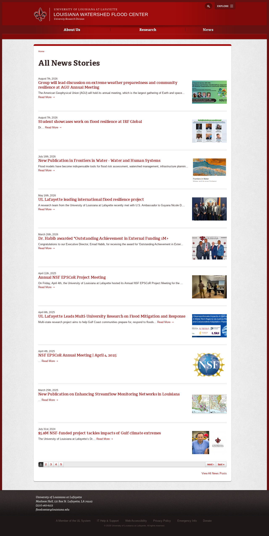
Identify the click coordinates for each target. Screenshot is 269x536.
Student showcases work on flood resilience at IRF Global (90, 121)
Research (147, 30)
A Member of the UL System (73, 520)
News (208, 30)
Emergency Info (187, 520)
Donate (207, 520)
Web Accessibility (136, 520)
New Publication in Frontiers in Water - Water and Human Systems (99, 160)
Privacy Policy (162, 520)
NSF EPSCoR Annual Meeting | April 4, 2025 (77, 355)
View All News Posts (214, 473)
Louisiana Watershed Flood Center (101, 14)
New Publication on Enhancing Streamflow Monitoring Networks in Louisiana (109, 394)
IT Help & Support (108, 520)
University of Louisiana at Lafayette (85, 9)
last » (221, 464)
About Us (71, 30)
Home (41, 51)
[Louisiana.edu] (42, 19)
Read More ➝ (46, 97)
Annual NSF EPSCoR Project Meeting (72, 277)
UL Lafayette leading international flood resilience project (91, 199)
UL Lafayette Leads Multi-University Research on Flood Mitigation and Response (111, 316)
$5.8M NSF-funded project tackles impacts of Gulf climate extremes (99, 433)
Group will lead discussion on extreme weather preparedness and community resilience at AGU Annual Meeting (107, 85)
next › (210, 464)
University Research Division (69, 18)
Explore (225, 5)
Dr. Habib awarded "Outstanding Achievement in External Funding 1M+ (103, 238)
